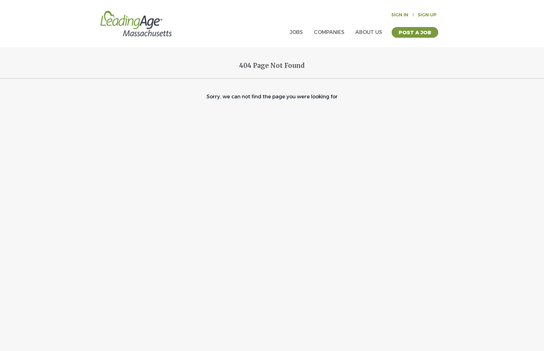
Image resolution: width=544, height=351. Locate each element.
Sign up (427, 15)
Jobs (296, 32)
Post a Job (415, 33)
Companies (329, 32)
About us (368, 32)
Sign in (399, 15)
